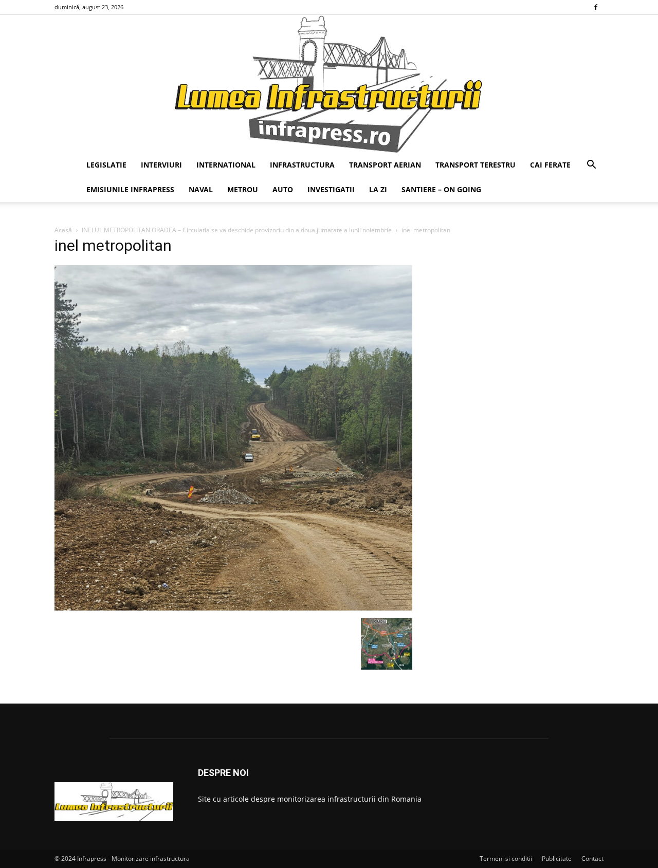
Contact (592, 858)
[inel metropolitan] (233, 607)
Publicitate (557, 858)
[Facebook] (596, 7)
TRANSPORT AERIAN (385, 165)
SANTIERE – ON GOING (441, 189)
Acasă (63, 230)
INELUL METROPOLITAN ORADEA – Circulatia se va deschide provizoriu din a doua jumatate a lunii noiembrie (237, 230)
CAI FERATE (550, 165)
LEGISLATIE (106, 165)
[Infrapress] (329, 84)
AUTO (282, 189)
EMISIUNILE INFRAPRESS (130, 189)
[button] (591, 166)
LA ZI (378, 189)
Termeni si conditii (506, 858)
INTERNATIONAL (225, 165)
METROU (242, 189)
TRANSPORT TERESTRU (475, 165)
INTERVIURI (161, 165)
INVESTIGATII (331, 189)
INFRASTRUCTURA (302, 165)
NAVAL (201, 189)
